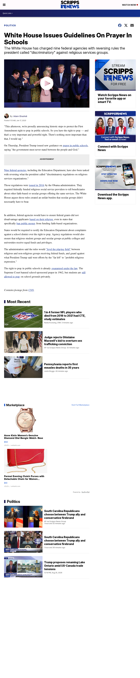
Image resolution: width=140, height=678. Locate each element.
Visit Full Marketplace (80, 405)
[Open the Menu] (4, 5)
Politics (10, 25)
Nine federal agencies (15, 170)
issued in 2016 (36, 185)
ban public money (26, 223)
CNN (31, 290)
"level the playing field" (58, 249)
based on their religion (41, 219)
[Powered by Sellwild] (85, 492)
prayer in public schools (75, 145)
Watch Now (129, 5)
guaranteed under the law (65, 268)
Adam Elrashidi (20, 116)
